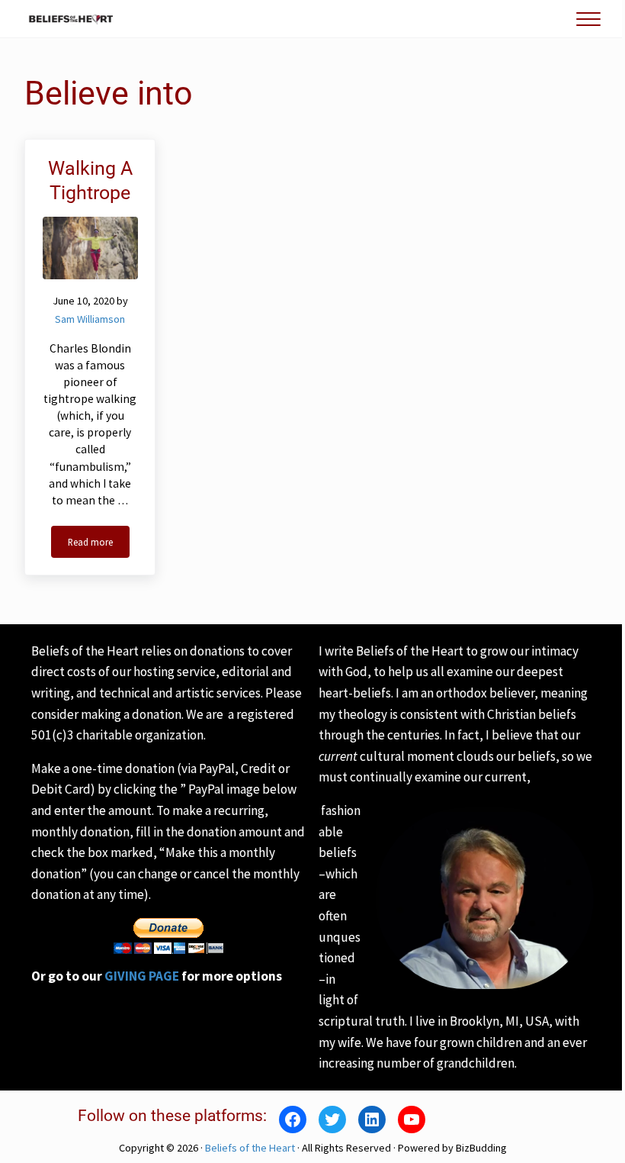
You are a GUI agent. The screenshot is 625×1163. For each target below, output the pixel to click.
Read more (99, 544)
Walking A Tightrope (90, 180)
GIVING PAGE (141, 976)
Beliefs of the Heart (250, 1148)
